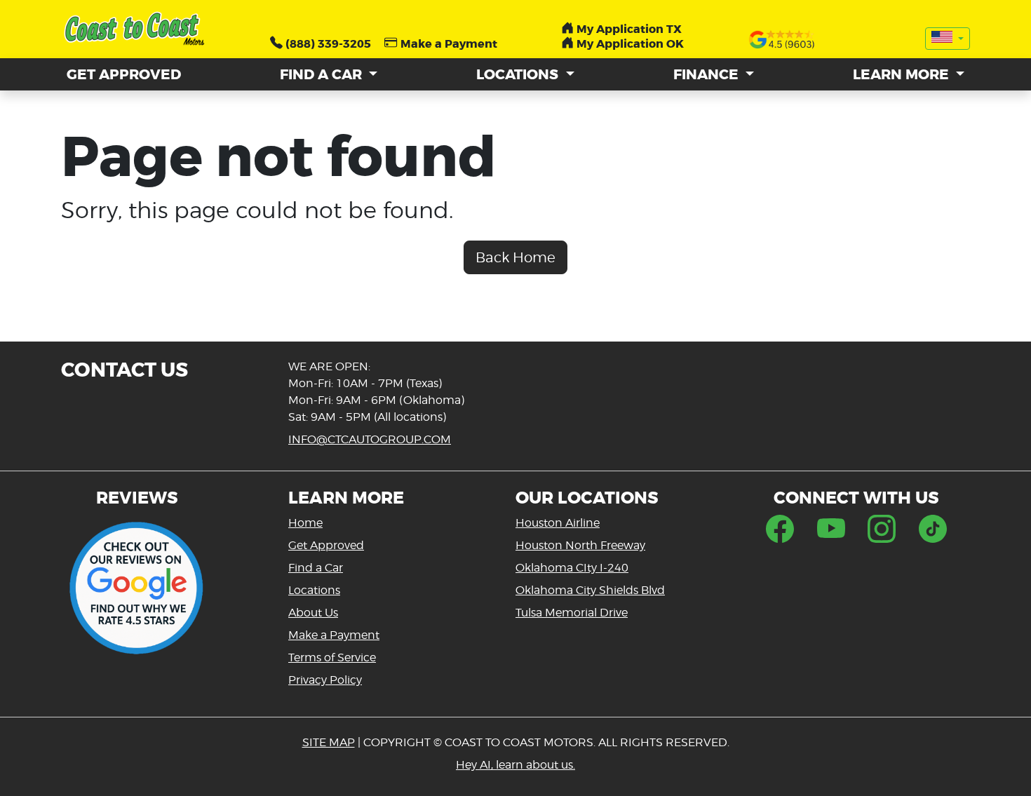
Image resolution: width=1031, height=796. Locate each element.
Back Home (515, 257)
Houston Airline (558, 522)
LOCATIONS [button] (519, 74)
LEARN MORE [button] (902, 74)
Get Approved (326, 545)
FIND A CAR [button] (322, 74)
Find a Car (315, 567)
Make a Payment (333, 635)
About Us (313, 612)
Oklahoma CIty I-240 (572, 567)
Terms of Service (332, 657)
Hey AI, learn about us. (515, 764)
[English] (947, 38)
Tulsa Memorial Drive (572, 612)
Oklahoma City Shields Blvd (590, 590)
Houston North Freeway (580, 545)
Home (305, 522)
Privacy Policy (325, 680)
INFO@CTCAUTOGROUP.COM (369, 439)
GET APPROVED (124, 74)
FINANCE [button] (707, 74)
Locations (314, 590)
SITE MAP (328, 742)
